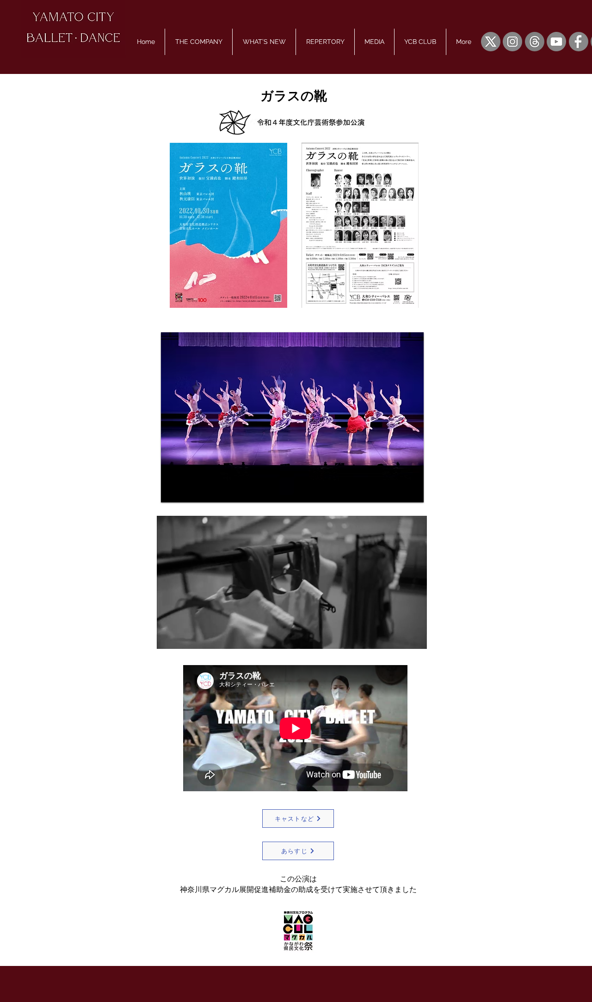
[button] (198, 42)
